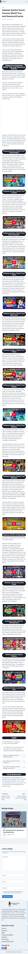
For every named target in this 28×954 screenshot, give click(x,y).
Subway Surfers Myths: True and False (6, 796)
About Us (4, 928)
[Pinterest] (5, 948)
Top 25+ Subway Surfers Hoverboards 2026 (20, 796)
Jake (4, 19)
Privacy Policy (5, 939)
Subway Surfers (6, 51)
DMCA (3, 932)
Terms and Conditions (7, 935)
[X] (3, 948)
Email (4, 881)
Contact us (4, 930)
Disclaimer (4, 937)
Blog (3, 7)
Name (5, 875)
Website (5, 888)
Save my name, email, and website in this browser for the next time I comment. (13, 892)
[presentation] (14, 819)
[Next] (24, 824)
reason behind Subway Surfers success (12, 782)
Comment (6, 857)
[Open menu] (27, 2)
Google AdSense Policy (8, 941)
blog (21, 88)
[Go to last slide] (4, 824)
